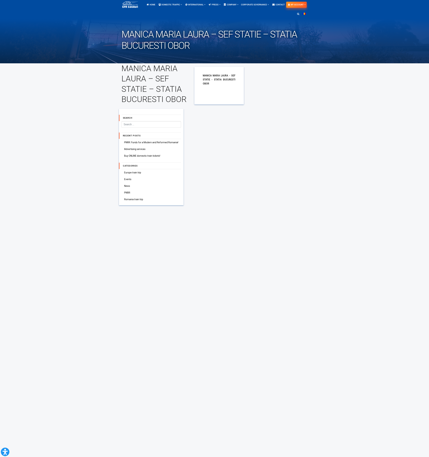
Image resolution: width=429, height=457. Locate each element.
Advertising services (134, 149)
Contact (280, 5)
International (196, 5)
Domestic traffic (171, 5)
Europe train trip (132, 172)
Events (127, 179)
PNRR (127, 192)
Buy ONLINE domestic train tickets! (142, 155)
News (127, 186)
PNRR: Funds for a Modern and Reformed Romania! (151, 142)
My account (297, 5)
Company (232, 5)
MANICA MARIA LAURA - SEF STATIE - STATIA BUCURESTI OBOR (219, 79)
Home (152, 5)
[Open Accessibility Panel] (5, 452)
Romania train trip (133, 199)
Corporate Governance (254, 5)
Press (215, 5)
